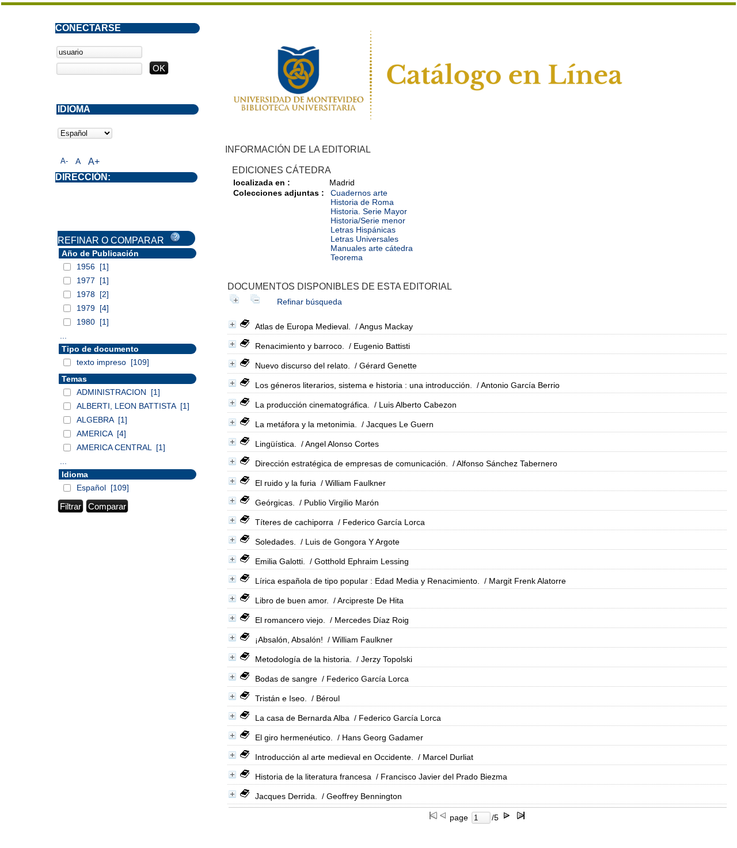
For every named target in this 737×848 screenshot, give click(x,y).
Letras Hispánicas (363, 229)
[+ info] (232, 324)
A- (64, 161)
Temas (74, 378)
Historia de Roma (362, 202)
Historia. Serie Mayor (368, 211)
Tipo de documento (100, 348)
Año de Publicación (100, 253)
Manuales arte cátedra (371, 248)
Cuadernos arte (359, 192)
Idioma (75, 474)
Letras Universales (364, 239)
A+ (94, 161)
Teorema (346, 257)
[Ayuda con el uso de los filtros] (175, 237)
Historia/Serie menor (367, 220)
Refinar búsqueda (309, 301)
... (63, 335)
